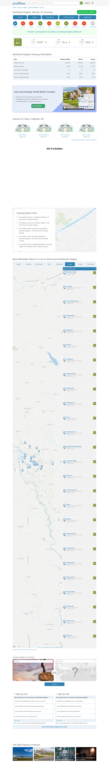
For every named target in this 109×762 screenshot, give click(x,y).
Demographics (50, 17)
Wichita (25, 7)
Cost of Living (39, 264)
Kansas (20, 7)
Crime (49, 264)
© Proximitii (40, 647)
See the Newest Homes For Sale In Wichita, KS (84, 140)
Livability (86, 3)
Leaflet (61, 647)
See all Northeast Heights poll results (54, 727)
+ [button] (60, 644)
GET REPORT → (38, 106)
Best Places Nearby (69, 17)
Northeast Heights (34, 7)
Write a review (17, 723)
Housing (70, 264)
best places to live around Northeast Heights (27, 649)
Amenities (28, 264)
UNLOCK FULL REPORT (87, 12)
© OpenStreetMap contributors (47, 647)
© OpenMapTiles (56, 647)
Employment (59, 264)
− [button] (60, 646)
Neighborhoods (88, 17)
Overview (20, 17)
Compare (54, 684)
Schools (80, 264)
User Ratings (90, 264)
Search (14, 7)
